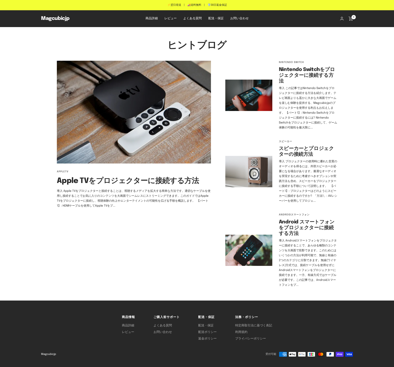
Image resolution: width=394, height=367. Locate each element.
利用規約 (241, 332)
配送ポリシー (207, 332)
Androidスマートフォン (294, 215)
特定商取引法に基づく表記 (253, 325)
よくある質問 (192, 18)
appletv (63, 171)
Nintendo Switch (291, 62)
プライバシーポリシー (250, 338)
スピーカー (285, 141)
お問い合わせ (239, 18)
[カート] (351, 19)
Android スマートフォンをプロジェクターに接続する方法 (307, 228)
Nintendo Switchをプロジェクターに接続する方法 (307, 75)
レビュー (170, 18)
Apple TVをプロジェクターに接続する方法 (128, 181)
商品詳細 (151, 18)
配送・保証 (216, 18)
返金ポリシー (207, 338)
